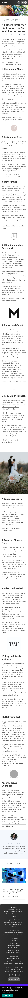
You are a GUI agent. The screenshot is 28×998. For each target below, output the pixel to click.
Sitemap (19, 969)
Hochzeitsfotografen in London (12, 818)
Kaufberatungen (14, 930)
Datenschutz (19, 967)
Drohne (20, 911)
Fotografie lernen (10, 961)
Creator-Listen (8, 963)
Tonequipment (16, 914)
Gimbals (8, 914)
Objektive (14, 911)
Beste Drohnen (18, 933)
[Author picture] (14, 836)
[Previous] (1, 880)
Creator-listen (16, 19)
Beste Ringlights (18, 935)
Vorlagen (19, 961)
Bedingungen (9, 967)
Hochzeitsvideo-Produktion (10, 34)
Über (7, 969)
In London (8, 924)
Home (7, 19)
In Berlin (13, 927)
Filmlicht (13, 916)
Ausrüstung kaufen (14, 909)
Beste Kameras (8, 933)
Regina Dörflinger (14, 843)
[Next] (26, 880)
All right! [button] (7, 995)
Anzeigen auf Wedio (17, 971)
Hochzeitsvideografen (10, 21)
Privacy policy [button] (6, 992)
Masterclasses (18, 963)
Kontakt (7, 971)
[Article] (14, 875)
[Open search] (18, 2)
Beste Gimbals (7, 935)
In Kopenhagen (17, 924)
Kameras (7, 911)
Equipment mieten (14, 920)
